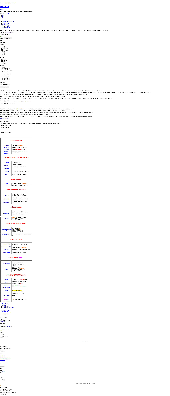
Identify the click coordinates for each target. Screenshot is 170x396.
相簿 (3, 15)
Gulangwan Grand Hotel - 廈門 (6, 25)
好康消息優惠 (4, 7)
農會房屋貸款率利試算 (5, 306)
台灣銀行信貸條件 (9, 32)
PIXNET (78, 383)
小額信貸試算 (4, 305)
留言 (10, 326)
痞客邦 (8, 326)
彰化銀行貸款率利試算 (5, 304)
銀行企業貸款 (2, 360)
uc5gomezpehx (2, 321)
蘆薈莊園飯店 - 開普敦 (5, 24)
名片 (3, 17)
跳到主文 (1, 9)
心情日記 (7, 13)
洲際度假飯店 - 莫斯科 (5, 26)
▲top (1, 330)
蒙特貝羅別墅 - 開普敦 (5, 23)
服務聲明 (93, 383)
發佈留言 (2, 337)
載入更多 (2, 332)
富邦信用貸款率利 (5, 303)
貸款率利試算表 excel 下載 (4, 118)
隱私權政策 (90, 383)
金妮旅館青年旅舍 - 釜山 (8, 21)
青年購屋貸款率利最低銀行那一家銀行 (8, 307)
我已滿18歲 (2, 394)
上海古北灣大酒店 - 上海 (6, 27)
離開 (5, 394)
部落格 (3, 16)
